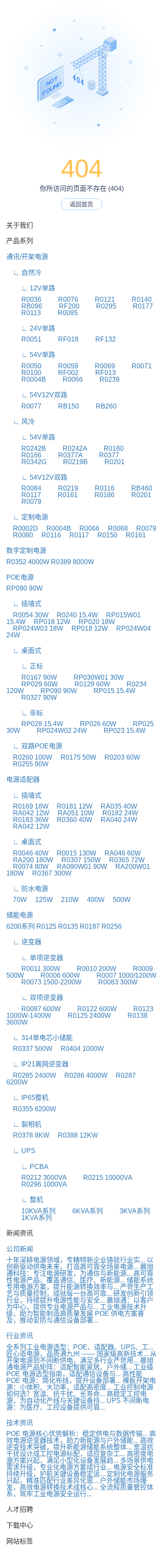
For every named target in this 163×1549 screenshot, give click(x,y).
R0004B (26, 379)
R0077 (23, 406)
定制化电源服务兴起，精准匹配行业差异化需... (79, 1477)
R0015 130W (73, 853)
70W (16, 899)
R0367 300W (48, 873)
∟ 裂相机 (23, 1124)
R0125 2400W (82, 1015)
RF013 (98, 372)
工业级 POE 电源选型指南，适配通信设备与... (79, 1370)
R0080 (19, 535)
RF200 (61, 306)
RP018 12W (48, 621)
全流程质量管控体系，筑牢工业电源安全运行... (79, 1491)
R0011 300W (33, 968)
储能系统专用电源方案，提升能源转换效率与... (79, 1283)
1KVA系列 (29, 1217)
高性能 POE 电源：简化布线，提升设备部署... (74, 1377)
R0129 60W (84, 684)
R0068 (114, 528)
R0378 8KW (27, 1135)
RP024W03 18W (34, 628)
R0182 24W (117, 813)
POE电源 (20, 577)
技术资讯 (19, 1422)
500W (118, 899)
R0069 (97, 366)
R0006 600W (52, 975)
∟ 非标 (24, 713)
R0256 (112, 926)
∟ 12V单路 (30, 288)
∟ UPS (21, 1150)
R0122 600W (89, 1008)
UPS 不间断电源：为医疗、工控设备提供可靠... (77, 1404)
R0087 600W (33, 1008)
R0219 (60, 488)
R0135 (68, 926)
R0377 (101, 455)
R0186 (97, 494)
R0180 (106, 448)
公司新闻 (19, 1249)
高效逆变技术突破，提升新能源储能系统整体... (79, 1444)
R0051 (23, 339)
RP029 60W (32, 684)
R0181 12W (71, 806)
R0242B (26, 448)
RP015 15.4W (107, 690)
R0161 (60, 494)
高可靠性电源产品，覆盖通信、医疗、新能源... (79, 1277)
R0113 (23, 312)
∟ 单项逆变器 (34, 957)
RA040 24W (115, 819)
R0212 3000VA (36, 1177)
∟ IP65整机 (27, 1097)
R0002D (22, 528)
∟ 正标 (24, 666)
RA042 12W (27, 813)
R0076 (60, 299)
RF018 (61, 339)
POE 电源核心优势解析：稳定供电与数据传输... (77, 1433)
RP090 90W (24, 588)
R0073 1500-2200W (44, 982)
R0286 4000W (82, 1075)
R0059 (60, 366)
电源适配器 (23, 779)
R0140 (134, 299)
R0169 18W (27, 806)
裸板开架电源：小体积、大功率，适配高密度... (81, 1384)
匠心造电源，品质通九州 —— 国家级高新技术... (77, 1353)
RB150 (61, 406)
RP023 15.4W (117, 730)
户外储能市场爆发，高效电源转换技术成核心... (76, 1484)
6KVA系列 (80, 1211)
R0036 (23, 299)
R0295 (98, 306)
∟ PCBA (27, 1166)
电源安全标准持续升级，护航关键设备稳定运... (79, 1470)
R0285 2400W (31, 1075)
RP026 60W (90, 723)
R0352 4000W (27, 561)
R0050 (23, 366)
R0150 (104, 535)
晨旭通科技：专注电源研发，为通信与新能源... (79, 1270)
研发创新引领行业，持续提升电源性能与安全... (79, 1297)
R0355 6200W (31, 1108)
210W (66, 899)
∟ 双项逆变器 (34, 997)
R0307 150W (78, 859)
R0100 (23, 372)
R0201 (107, 461)
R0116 (97, 488)
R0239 (102, 379)
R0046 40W (27, 853)
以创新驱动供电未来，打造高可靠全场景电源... (79, 1263)
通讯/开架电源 (27, 256)
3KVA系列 (127, 1211)
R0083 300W (110, 982)
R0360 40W (71, 819)
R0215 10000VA (100, 1177)
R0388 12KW (74, 1135)
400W (92, 899)
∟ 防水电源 (27, 888)
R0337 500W (29, 1048)
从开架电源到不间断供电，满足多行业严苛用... (81, 1357)
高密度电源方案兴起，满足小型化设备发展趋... (79, 1457)
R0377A (62, 455)
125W (40, 899)
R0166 (23, 455)
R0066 (65, 379)
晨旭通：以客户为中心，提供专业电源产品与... (79, 1303)
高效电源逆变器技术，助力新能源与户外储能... (81, 1437)
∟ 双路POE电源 (34, 746)
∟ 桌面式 (23, 650)
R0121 (97, 299)
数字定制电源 (26, 550)
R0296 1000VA (36, 1184)
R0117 (23, 494)
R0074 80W (27, 866)
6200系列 (20, 926)
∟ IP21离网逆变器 (37, 1064)
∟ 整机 (24, 1199)
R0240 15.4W (74, 615)
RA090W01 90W (78, 866)
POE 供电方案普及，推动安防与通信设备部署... (75, 1317)
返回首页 (81, 204)
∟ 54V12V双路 (36, 394)
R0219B (68, 461)
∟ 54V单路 (30, 354)
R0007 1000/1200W (119, 975)
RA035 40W (115, 806)
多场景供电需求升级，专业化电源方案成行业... (79, 1464)
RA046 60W (119, 853)
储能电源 (19, 915)
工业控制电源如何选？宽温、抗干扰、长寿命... (79, 1390)
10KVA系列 (31, 1211)
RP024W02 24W (54, 730)
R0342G (26, 461)
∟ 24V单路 (30, 328)
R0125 (46, 926)
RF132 (98, 339)
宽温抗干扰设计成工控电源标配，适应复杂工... (79, 1450)
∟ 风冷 (20, 421)
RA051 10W (72, 813)
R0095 (60, 312)
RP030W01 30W (91, 677)
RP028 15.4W (34, 723)
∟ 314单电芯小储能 (39, 1037)
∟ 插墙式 (23, 603)
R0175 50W (75, 757)
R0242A (67, 448)
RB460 (134, 488)
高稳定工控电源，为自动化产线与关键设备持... (76, 1397)
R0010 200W (89, 968)
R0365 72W (123, 859)
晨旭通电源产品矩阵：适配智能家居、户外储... (79, 1364)
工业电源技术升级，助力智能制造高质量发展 (76, 1310)
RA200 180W (29, 859)
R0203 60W (119, 757)
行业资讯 (19, 1335)
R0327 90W (31, 697)
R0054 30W (27, 615)
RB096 (24, 306)
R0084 (23, 488)
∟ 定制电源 (27, 517)
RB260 (99, 406)
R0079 (23, 501)
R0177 (135, 306)
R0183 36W (27, 819)
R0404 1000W (79, 1048)
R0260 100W (29, 757)
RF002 (61, 372)
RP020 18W (93, 621)
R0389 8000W (72, 561)
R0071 (134, 366)
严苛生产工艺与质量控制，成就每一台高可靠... (79, 1290)
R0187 (90, 926)
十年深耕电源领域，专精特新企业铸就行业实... (75, 1260)
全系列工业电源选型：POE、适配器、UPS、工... (79, 1347)
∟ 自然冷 (23, 272)
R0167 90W (31, 677)
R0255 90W (27, 764)
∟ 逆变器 (23, 941)
